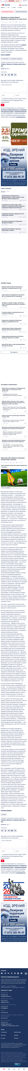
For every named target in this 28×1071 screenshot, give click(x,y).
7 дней (7, 191)
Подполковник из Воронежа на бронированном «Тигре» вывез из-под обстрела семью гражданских (13, 197)
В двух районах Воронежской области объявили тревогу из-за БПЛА (12, 337)
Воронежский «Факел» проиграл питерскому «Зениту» (11, 229)
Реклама (16, 1038)
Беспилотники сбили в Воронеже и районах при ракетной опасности (12, 329)
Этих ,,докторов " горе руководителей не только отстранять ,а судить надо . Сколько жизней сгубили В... (13, 446)
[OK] (12, 973)
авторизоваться (20, 117)
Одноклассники (17, 64)
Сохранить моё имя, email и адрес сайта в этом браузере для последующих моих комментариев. (13, 100)
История (3, 1038)
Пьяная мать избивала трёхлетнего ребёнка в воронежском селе (12, 321)
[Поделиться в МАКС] (12, 75)
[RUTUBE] (15, 973)
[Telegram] (5, 973)
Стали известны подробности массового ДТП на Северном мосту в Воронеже (13, 295)
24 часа (3, 191)
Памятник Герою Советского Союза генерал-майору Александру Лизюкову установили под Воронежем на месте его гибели (13, 403)
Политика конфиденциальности (10, 977)
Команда (16, 1035)
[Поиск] (14, 1069)
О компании (4, 1032)
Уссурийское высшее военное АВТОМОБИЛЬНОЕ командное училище (12, 395)
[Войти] (19, 1069)
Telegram (3, 64)
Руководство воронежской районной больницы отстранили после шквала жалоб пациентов (13, 428)
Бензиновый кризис (7, 11)
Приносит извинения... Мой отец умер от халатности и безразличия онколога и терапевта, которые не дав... (12, 433)
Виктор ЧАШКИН (5, 55)
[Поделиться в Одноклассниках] (5, 75)
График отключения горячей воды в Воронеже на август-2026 (13, 416)
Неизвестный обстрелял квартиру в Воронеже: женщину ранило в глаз (12, 287)
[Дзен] (2, 973)
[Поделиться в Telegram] (8, 75)
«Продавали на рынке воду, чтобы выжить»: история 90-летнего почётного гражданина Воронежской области (13, 206)
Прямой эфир (24, 5)
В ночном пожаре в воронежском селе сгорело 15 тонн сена (13, 313)
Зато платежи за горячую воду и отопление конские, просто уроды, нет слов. (13, 421)
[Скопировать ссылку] (15, 75)
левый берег (5, 58)
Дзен (23, 64)
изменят (24, 45)
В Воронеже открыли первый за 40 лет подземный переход (13, 214)
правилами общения (20, 111)
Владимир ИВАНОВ (6, 810)
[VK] (8, 973)
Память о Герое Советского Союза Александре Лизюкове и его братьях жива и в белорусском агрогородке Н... (14, 408)
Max (2, 66)
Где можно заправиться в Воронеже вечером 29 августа (12, 222)
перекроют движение (16, 58)
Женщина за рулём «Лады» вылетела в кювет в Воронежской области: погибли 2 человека (13, 304)
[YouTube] (21, 973)
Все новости (14, 352)
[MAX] (18, 973)
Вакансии (3, 1035)
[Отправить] (2, 105)
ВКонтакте (10, 64)
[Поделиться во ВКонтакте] (2, 75)
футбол (4, 814)
